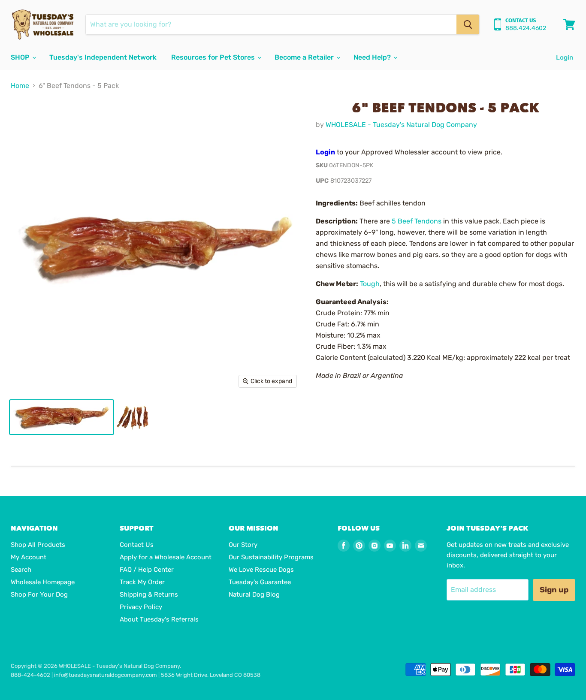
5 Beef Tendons (416, 221)
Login (564, 57)
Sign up (554, 589)
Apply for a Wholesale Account (165, 557)
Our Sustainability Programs (271, 557)
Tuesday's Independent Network (103, 57)
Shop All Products (38, 545)
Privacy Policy (141, 607)
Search (21, 569)
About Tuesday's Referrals (159, 619)
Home (20, 86)
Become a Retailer (305, 57)
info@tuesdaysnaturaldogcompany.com (105, 675)
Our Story (243, 545)
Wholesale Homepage (43, 582)
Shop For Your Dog (39, 594)
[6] (61, 417)
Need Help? (373, 57)
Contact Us (137, 545)
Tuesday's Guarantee (260, 582)
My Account (28, 557)
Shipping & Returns (149, 594)
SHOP (21, 57)
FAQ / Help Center (147, 569)
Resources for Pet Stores (214, 57)
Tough (370, 284)
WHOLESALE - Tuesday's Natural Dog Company (401, 125)
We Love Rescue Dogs (261, 569)
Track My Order (142, 582)
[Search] (467, 24)
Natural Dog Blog (254, 594)
